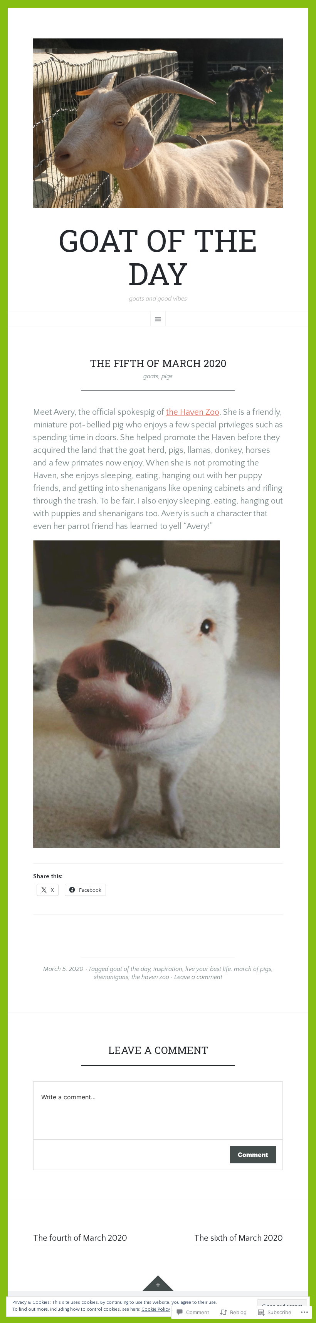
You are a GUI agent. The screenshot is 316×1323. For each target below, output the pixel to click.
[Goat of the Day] (158, 123)
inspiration (167, 969)
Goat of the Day (158, 256)
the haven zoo (150, 977)
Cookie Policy (155, 1309)
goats (150, 376)
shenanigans (111, 977)
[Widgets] (158, 1283)
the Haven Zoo (192, 412)
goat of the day (130, 969)
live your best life (208, 969)
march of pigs (252, 969)
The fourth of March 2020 (80, 1238)
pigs (167, 376)
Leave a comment (198, 977)
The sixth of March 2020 (238, 1238)
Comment (253, 1154)
